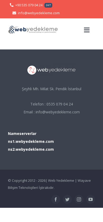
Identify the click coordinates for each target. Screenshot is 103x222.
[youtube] (90, 199)
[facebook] (55, 199)
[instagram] (78, 199)
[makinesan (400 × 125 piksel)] (33, 24)
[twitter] (67, 199)
